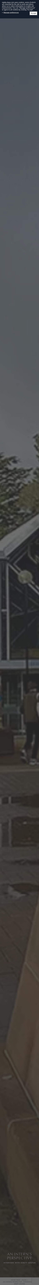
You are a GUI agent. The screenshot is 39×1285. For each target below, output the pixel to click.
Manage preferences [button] (11, 12)
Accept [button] (33, 13)
